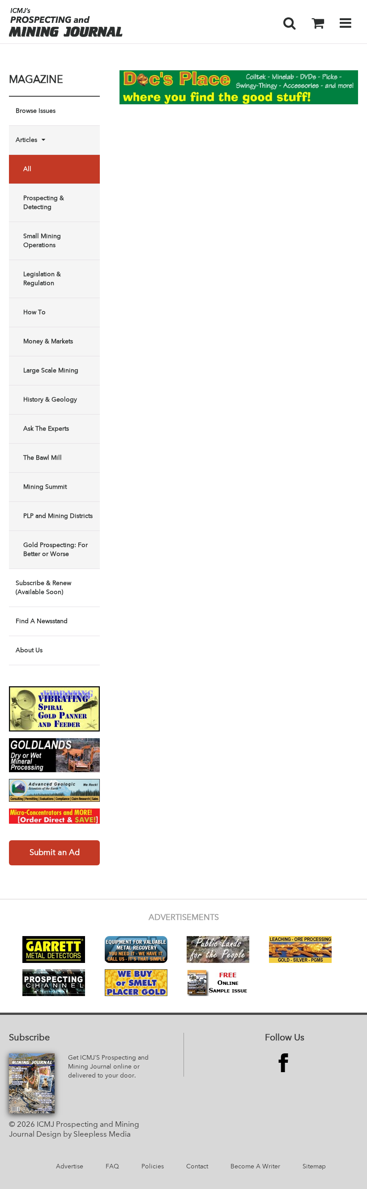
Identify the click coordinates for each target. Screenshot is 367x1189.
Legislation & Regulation (42, 279)
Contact (197, 1166)
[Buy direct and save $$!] (54, 816)
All (27, 169)
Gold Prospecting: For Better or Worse (55, 549)
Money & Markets (48, 341)
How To (34, 312)
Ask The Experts (46, 429)
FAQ (112, 1166)
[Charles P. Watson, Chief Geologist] (54, 790)
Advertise (69, 1166)
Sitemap (314, 1166)
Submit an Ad (55, 853)
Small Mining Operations (42, 240)
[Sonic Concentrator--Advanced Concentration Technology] (54, 755)
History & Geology (50, 400)
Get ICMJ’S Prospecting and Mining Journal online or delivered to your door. (108, 1067)
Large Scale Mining (50, 371)
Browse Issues (35, 111)
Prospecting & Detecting (43, 202)
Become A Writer (255, 1166)
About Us (29, 650)
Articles (26, 140)
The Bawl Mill (42, 458)
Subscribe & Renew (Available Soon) (43, 587)
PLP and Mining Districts (58, 516)
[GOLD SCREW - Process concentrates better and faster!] (54, 709)
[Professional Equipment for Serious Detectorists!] (238, 87)
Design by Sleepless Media (83, 1134)
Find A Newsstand (42, 621)
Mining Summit (45, 487)
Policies (152, 1166)
